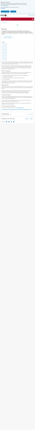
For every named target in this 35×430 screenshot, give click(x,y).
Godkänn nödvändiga (5, 11)
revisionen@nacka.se (20, 107)
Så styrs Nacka (4, 22)
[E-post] (14, 122)
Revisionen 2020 (4, 52)
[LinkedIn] (11, 122)
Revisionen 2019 (4, 53)
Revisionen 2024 (4, 46)
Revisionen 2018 (4, 55)
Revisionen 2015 (4, 59)
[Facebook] (7, 122)
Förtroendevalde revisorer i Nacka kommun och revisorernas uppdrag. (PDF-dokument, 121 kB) (16, 109)
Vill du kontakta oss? (30, 114)
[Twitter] (9, 122)
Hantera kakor (3, 8)
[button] (29, 15)
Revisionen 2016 (4, 58)
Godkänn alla (13, 11)
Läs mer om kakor (5, 5)
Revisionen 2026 (4, 43)
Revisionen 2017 (4, 56)
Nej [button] (30, 118)
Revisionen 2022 (4, 49)
